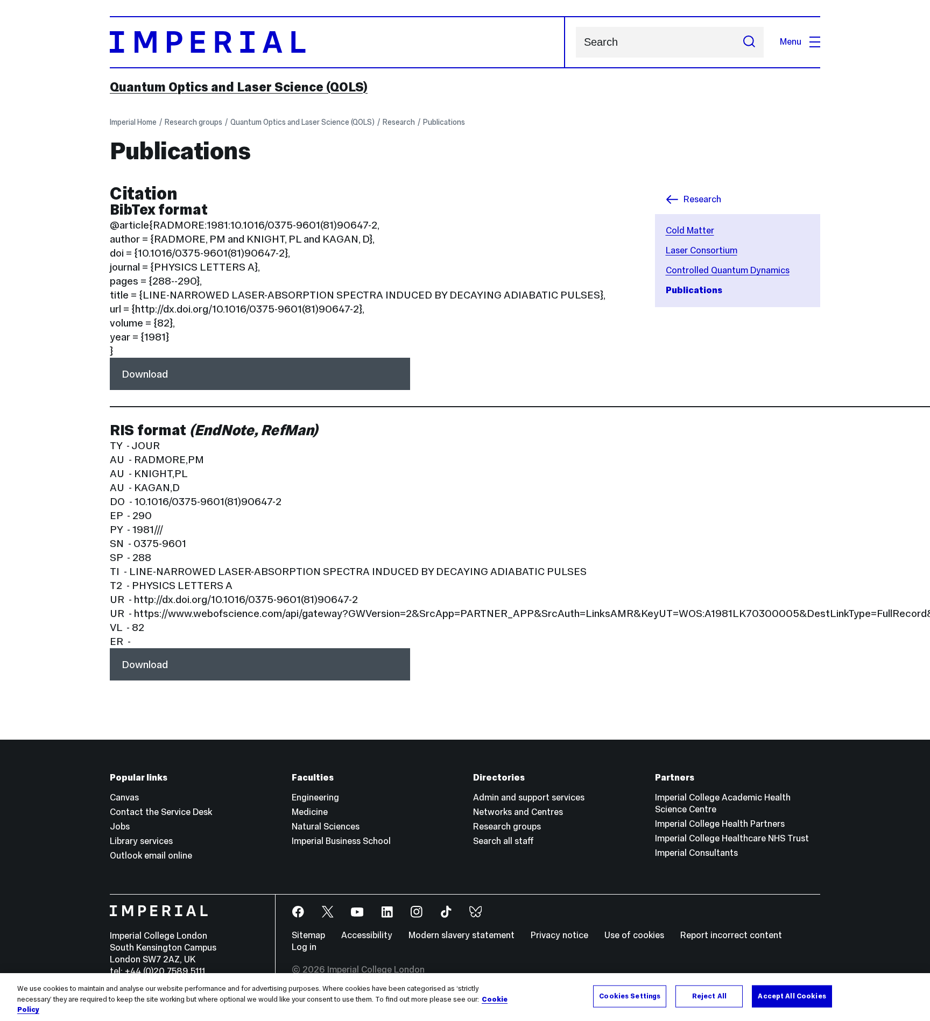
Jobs (120, 826)
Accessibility (366, 935)
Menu (790, 41)
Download (145, 373)
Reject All (709, 995)
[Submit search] (749, 42)
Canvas (124, 797)
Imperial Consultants (696, 853)
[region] (465, 997)
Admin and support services (528, 797)
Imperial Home (133, 122)
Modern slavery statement (461, 935)
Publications (444, 122)
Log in (304, 947)
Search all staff (503, 841)
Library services (141, 841)
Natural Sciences (326, 826)
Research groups (193, 122)
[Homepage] (337, 42)
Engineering (315, 797)
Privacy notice (559, 935)
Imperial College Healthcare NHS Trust (732, 838)
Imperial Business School (341, 841)
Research (399, 122)
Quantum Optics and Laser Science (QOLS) (239, 87)
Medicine (310, 812)
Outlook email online (151, 855)
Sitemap (308, 935)
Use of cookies (634, 935)
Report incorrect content (731, 935)
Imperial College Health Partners (720, 823)
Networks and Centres (518, 812)
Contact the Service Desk (161, 812)
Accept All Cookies (792, 995)
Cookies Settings (629, 995)
